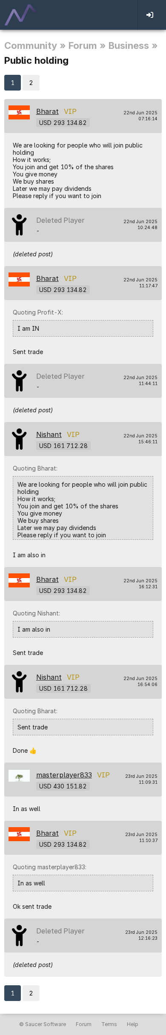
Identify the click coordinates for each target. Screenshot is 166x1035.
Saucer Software (45, 1024)
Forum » (87, 45)
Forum (84, 1024)
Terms (109, 1024)
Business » (133, 45)
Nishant (49, 434)
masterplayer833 (64, 775)
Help (132, 1024)
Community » (35, 45)
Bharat (47, 111)
